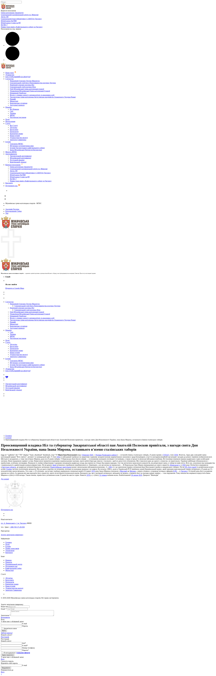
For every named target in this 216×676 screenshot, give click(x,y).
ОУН (176, 455)
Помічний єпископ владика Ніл (22, 85)
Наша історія (15, 136)
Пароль (25, 626)
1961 (110, 467)
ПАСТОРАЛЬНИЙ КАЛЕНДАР (17, 77)
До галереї (5, 479)
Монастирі (14, 101)
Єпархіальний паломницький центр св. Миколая (19, 15)
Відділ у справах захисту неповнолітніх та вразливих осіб (32, 95)
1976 (93, 471)
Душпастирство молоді (19, 138)
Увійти (4, 631)
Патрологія (14, 132)
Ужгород (184, 471)
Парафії (13, 99)
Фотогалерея (10, 121)
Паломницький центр (13, 564)
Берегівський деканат (18, 162)
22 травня (103, 475)
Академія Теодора (12, 209)
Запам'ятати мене (10, 628)
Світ (11, 111)
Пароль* (25, 650)
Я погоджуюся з (16, 653)
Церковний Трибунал (18, 93)
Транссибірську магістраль (60, 467)
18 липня (134, 475)
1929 (91, 455)
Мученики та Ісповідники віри (22, 146)
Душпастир (9, 75)
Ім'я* (24, 643)
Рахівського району (109, 455)
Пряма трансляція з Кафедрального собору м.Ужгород (21, 27)
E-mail (24, 624)
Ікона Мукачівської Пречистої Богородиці (26, 150)
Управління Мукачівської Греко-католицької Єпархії (30, 91)
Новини (8, 107)
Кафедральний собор (13, 568)
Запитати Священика (18, 140)
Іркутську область (9, 467)
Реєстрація (5, 637)
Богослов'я (14, 130)
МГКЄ (12, 115)
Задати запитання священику (19, 191)
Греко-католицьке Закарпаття (12, 13)
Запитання (5, 615)
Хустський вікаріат (17, 160)
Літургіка (13, 127)
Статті (7, 123)
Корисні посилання (13, 165)
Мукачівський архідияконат (20, 158)
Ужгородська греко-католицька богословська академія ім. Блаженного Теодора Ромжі (43, 97)
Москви (133, 471)
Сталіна (9, 469)
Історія (8, 142)
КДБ (175, 471)
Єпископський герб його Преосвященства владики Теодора (33, 83)
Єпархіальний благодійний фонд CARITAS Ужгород (21, 19)
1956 (184, 465)
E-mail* (25, 645)
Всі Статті (14, 125)
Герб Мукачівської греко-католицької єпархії (27, 89)
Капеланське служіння (18, 103)
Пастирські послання (18, 117)
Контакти (9, 183)
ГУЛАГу (166, 455)
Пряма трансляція (12, 548)
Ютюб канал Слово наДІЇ (10, 23)
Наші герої (9, 73)
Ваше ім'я (4, 607)
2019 (140, 475)
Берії (54, 465)
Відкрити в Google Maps (14, 288)
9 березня (85, 455)
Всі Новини (14, 109)
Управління (9, 550)
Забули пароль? (7, 633)
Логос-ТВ (4, 17)
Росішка (99, 455)
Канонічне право (16, 134)
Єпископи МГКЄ (16, 144)
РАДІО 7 (4, 25)
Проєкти (8, 562)
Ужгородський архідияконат (21, 156)
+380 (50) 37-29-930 (17, 527)
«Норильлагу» (174, 465)
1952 (58, 457)
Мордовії (123, 471)
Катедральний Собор (13, 211)
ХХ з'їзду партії (190, 467)
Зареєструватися (8, 655)
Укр (6, 213)
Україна (13, 113)
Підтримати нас (11, 186)
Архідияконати (11, 154)
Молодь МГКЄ (11, 152)
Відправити (5, 617)
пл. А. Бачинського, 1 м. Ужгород (14, 523)
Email (3, 609)
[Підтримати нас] (6, 378)
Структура (9, 79)
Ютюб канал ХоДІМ (9, 21)
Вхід (2, 659)
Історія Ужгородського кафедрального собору (27, 148)
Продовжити (6, 668)
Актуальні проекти (17, 105)
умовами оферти (23, 653)
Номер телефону (28, 648)
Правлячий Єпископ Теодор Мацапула (25, 81)
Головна (8, 542)
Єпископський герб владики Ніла (23, 87)
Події (7, 119)
